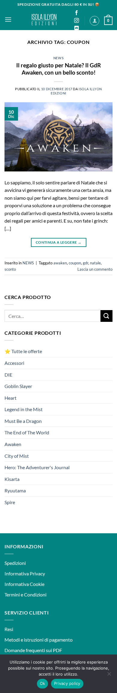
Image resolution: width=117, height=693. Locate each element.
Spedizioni (15, 563)
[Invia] (106, 316)
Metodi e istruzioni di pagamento (38, 639)
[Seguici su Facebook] (76, 13)
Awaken (12, 444)
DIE (8, 374)
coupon (75, 262)
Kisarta (12, 479)
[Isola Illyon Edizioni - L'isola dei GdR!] (44, 19)
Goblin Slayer (18, 386)
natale (95, 262)
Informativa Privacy (24, 573)
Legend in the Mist (23, 409)
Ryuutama (15, 490)
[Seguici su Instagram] (76, 20)
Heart (10, 398)
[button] (8, 19)
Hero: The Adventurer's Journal (37, 467)
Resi (8, 629)
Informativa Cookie (24, 584)
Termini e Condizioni (25, 594)
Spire (9, 502)
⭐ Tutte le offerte (23, 351)
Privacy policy (67, 683)
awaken (60, 262)
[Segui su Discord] (76, 28)
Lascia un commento (94, 269)
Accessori (14, 363)
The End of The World (26, 432)
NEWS (58, 58)
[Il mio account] (94, 21)
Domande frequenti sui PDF (33, 650)
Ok (42, 683)
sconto (10, 269)
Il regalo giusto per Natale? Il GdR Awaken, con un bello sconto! (58, 69)
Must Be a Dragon (23, 421)
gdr (85, 262)
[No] (108, 675)
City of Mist (16, 456)
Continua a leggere (58, 242)
